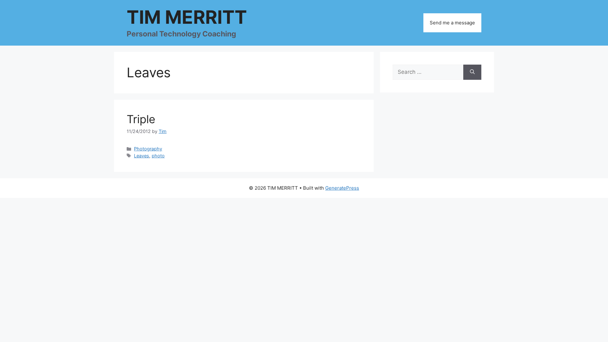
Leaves (141, 155)
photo (158, 155)
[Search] (472, 72)
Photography (148, 148)
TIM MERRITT (187, 17)
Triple (141, 119)
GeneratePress (342, 188)
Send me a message (452, 23)
